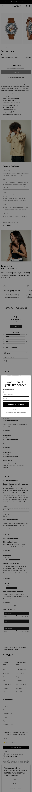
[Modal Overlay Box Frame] (16, 396)
